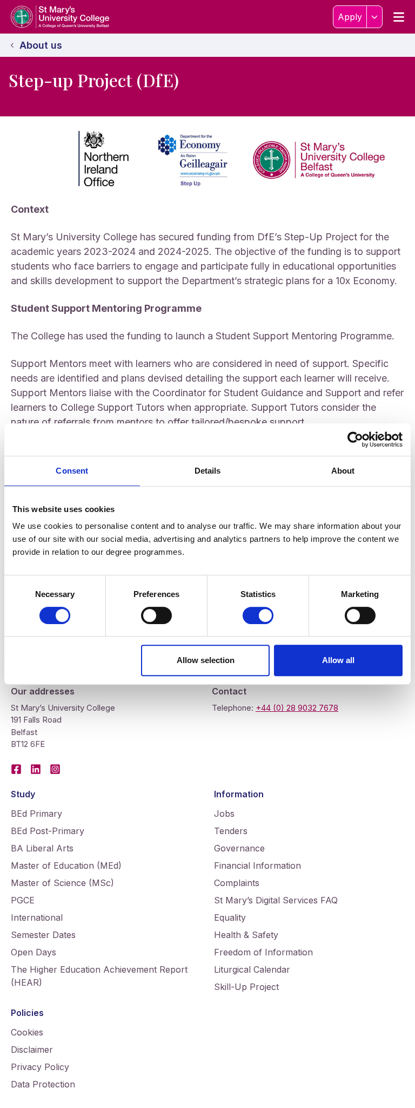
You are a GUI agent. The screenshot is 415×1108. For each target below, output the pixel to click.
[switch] (156, 615)
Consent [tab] (72, 470)
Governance (239, 848)
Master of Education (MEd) (66, 865)
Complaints (236, 882)
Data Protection (43, 1084)
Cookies (27, 1032)
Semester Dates (43, 934)
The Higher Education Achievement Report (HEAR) (99, 976)
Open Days (33, 952)
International (37, 917)
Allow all (338, 660)
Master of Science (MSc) (62, 882)
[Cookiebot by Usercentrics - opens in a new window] (355, 439)
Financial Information (257, 865)
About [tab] (343, 470)
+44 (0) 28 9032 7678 (297, 708)
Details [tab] (208, 470)
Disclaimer (32, 1049)
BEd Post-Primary (47, 830)
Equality (230, 917)
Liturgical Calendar (252, 969)
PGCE (23, 900)
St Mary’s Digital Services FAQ (276, 900)
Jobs (224, 813)
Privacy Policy (40, 1066)
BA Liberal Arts (42, 848)
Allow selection (206, 660)
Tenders (230, 830)
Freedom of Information (263, 952)
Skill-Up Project (246, 986)
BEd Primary (36, 813)
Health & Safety (246, 934)
